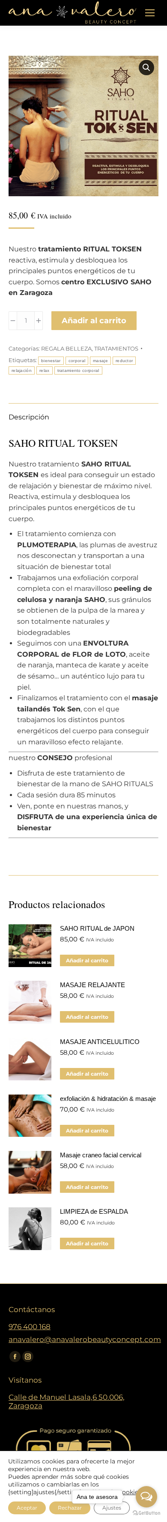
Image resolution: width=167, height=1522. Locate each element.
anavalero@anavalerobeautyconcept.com (85, 1339)
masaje (100, 360)
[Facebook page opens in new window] (15, 1356)
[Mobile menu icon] (149, 12)
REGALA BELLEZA (66, 348)
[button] (146, 67)
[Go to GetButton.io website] (146, 1513)
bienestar (51, 360)
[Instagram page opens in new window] (27, 1356)
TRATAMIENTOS (116, 348)
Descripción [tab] (29, 417)
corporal (77, 360)
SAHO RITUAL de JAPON (97, 928)
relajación (22, 370)
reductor (124, 360)
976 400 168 (30, 1326)
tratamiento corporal (78, 370)
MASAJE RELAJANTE (92, 984)
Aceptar (27, 1507)
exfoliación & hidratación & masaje (108, 1098)
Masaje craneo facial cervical (100, 1155)
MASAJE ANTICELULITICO (100, 1041)
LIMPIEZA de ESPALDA (94, 1211)
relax (44, 370)
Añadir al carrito (94, 320)
